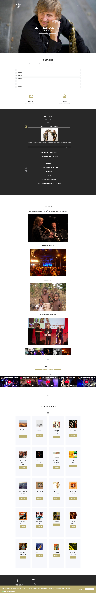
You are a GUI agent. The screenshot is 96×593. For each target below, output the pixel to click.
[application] (49, 147)
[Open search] (79, 5)
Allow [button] (90, 589)
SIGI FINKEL (18, 584)
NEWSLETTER (31, 101)
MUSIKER (64, 101)
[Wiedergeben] (29, 147)
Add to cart (23, 436)
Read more (40, 465)
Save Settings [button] (81, 589)
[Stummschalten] (66, 147)
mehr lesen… (49, 148)
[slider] (68, 147)
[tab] (48, 126)
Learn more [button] (73, 589)
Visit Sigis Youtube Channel (48, 369)
